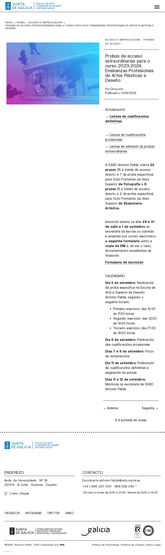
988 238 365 (124, 486)
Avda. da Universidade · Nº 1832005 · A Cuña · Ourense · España (30, 482)
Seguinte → (150, 408)
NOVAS (21, 22)
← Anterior (110, 408)
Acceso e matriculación (45, 22)
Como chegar (19, 493)
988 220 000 (101, 486)
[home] (33, 6)
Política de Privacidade (105, 544)
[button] (157, 6)
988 (62, 544)
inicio (9, 22)
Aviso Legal (154, 544)
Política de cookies (133, 544)
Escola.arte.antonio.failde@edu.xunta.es (111, 480)
